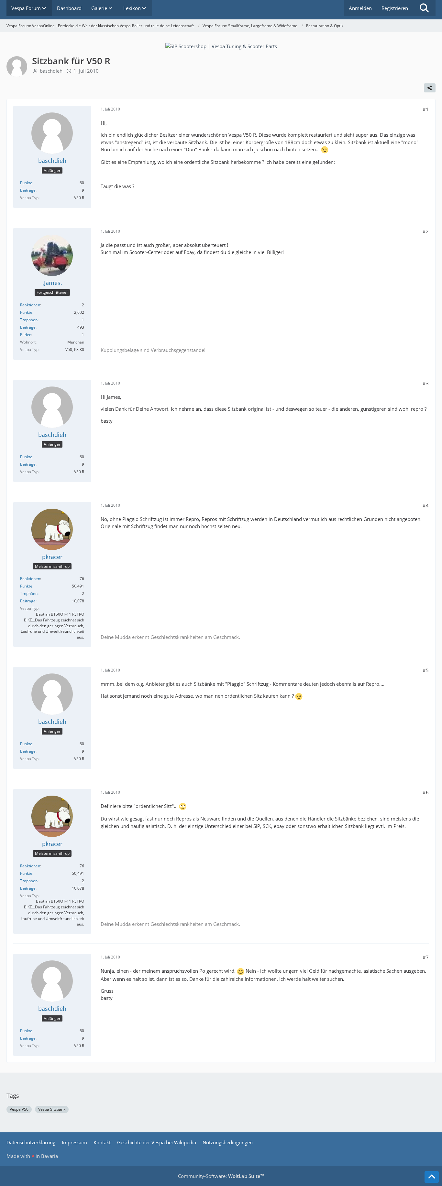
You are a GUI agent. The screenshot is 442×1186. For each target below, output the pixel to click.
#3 (426, 383)
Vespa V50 (19, 1109)
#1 (426, 109)
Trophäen (29, 320)
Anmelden (360, 8)
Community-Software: (221, 1176)
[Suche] (424, 8)
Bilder (25, 334)
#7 (426, 957)
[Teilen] (430, 87)
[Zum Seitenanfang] (432, 1177)
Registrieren (394, 8)
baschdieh (51, 71)
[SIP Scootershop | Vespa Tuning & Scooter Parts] (221, 45)
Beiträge (28, 190)
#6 (426, 792)
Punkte (26, 182)
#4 (426, 505)
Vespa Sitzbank (51, 1109)
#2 (426, 231)
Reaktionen (30, 305)
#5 (426, 670)
